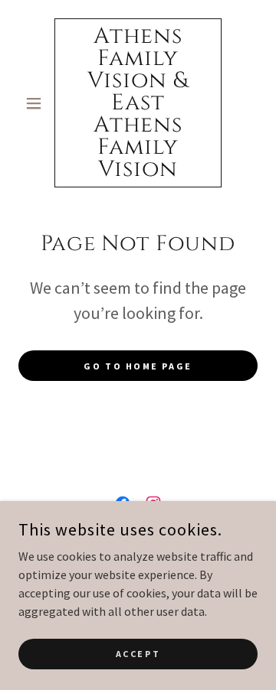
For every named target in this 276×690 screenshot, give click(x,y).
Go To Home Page (138, 366)
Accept (138, 653)
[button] (36, 103)
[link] (138, 102)
